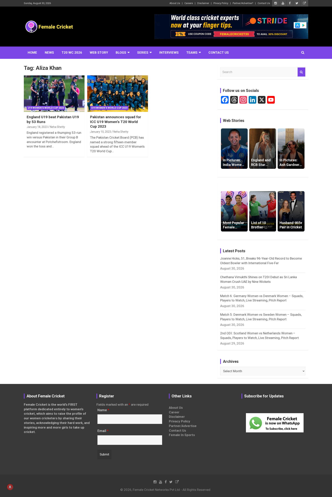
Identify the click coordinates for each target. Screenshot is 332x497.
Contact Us (264, 3)
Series (142, 52)
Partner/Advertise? (243, 3)
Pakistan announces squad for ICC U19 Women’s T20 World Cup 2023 (115, 122)
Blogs (121, 52)
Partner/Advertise (183, 426)
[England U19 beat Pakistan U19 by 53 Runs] (54, 93)
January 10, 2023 (100, 131)
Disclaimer (203, 3)
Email (103, 431)
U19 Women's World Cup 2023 (46, 108)
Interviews (169, 52)
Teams (192, 52)
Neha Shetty (57, 126)
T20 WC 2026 (72, 52)
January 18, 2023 (37, 126)
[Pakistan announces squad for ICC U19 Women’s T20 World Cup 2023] (117, 93)
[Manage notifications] (10, 487)
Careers (188, 3)
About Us (174, 3)
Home (32, 52)
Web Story (99, 52)
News (49, 52)
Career (174, 412)
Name (103, 410)
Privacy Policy (220, 3)
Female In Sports (182, 435)
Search (301, 72)
